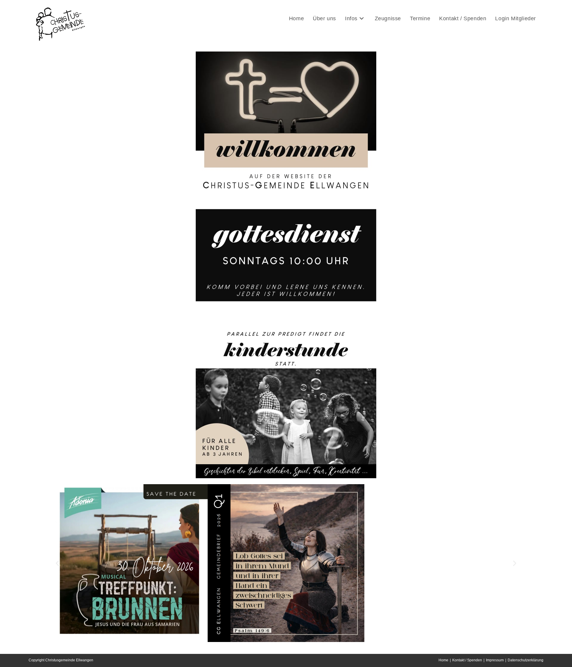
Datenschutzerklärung (525, 660)
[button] (57, 563)
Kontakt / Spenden (467, 660)
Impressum (495, 660)
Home (443, 660)
